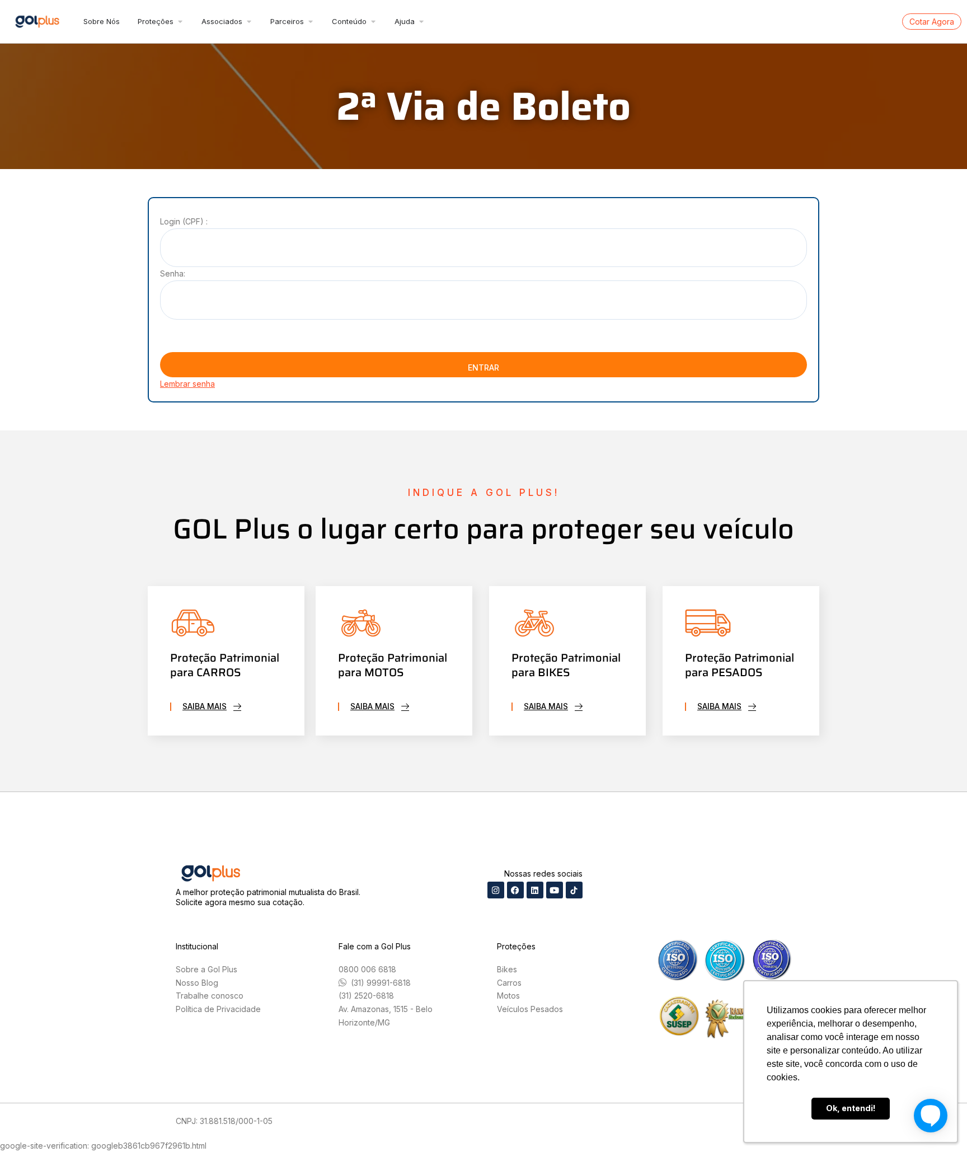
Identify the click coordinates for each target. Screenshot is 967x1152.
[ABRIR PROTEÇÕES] (180, 21)
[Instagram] (495, 890)
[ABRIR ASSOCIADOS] (248, 21)
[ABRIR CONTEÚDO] (373, 21)
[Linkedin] (535, 890)
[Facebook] (515, 890)
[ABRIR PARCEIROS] (310, 21)
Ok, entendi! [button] (851, 1108)
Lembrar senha (187, 383)
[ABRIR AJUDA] (421, 21)
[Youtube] (554, 890)
